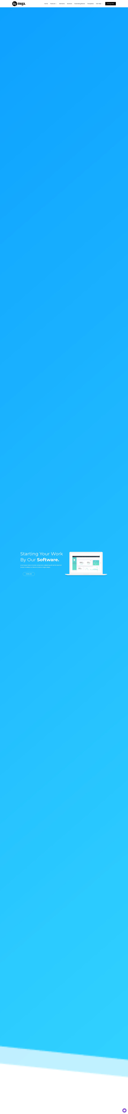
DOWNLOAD (29, 574)
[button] (56, 3)
